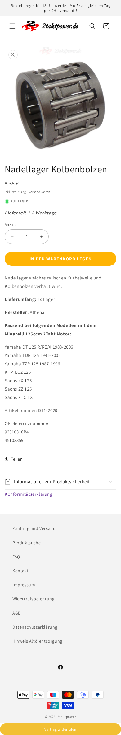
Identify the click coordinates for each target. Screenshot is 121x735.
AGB (16, 613)
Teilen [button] (17, 459)
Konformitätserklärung (29, 494)
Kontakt (20, 570)
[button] (12, 26)
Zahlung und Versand (34, 528)
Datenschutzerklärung (34, 627)
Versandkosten (39, 192)
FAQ (16, 556)
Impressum (23, 585)
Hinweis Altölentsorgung (37, 641)
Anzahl (10, 224)
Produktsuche (26, 542)
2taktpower (66, 716)
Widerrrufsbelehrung (33, 599)
